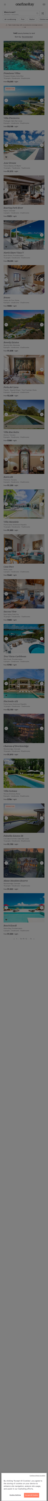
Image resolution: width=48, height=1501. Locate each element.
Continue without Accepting (37, 1475)
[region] (24, 1487)
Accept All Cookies (31, 1495)
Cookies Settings (15, 1495)
